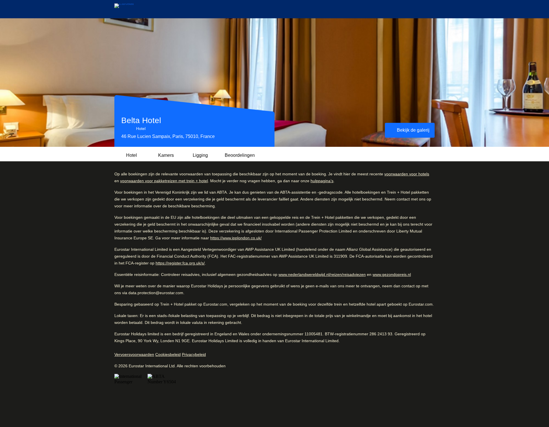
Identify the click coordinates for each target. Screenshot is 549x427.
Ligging (200, 155)
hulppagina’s (322, 181)
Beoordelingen (240, 155)
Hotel (131, 155)
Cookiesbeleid (168, 354)
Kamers (166, 155)
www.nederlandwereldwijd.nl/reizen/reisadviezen (322, 274)
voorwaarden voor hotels (406, 174)
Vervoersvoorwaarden (134, 354)
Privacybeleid (194, 354)
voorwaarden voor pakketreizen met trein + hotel (164, 181)
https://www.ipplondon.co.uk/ (236, 238)
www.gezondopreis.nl (392, 274)
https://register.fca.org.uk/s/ (180, 263)
